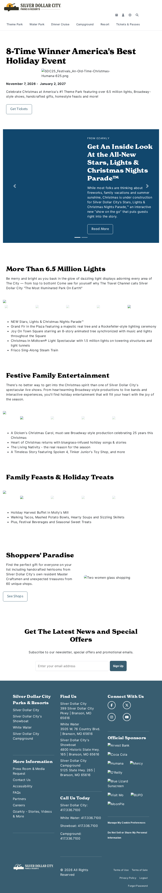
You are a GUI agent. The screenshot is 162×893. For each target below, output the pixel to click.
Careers (19, 805)
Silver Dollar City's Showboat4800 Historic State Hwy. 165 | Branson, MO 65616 (80, 747)
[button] (14, 186)
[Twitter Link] (127, 705)
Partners (19, 799)
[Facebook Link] (112, 705)
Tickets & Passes (128, 24)
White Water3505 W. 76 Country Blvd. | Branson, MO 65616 (80, 729)
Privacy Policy (128, 877)
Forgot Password (138, 885)
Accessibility (22, 786)
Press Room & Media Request (29, 771)
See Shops (15, 596)
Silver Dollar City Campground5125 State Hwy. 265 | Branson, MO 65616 (77, 768)
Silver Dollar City (26, 710)
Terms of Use (121, 869)
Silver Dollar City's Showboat (27, 718)
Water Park (36, 24)
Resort (105, 24)
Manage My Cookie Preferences (126, 822)
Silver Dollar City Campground (26, 736)
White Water (22, 727)
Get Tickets (19, 109)
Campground (85, 24)
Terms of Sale (140, 869)
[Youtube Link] (127, 717)
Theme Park (15, 24)
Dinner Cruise (60, 24)
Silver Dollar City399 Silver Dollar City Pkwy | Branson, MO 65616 (77, 711)
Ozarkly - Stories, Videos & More (32, 813)
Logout (143, 877)
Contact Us (21, 780)
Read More (100, 229)
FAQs (17, 792)
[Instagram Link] (112, 717)
